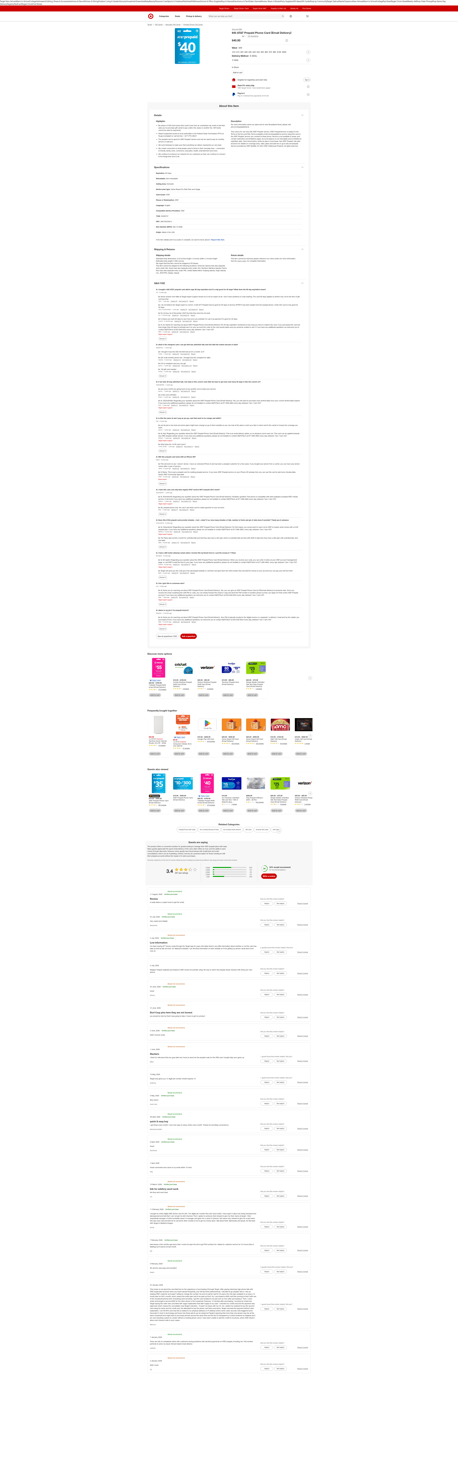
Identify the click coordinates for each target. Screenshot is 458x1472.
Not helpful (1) (185, 397)
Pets (185, 1)
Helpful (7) (176, 501)
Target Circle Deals (399, 1)
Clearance (348, 1)
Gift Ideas (297, 1)
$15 (237, 52)
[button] (239, 36)
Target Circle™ (224, 8)
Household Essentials (135, 1)
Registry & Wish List (278, 8)
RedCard (18, 4)
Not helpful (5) (183, 510)
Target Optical (333, 1)
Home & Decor (77, 1)
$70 (270, 52)
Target (149, 24)
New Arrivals (358, 1)
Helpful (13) (175, 542)
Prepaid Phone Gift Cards (193, 24)
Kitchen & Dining (91, 1)
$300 (284, 52)
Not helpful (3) (186, 360)
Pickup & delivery (194, 16)
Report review (302, 903)
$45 (258, 52)
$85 (274, 52)
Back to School (22, 1)
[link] (239, 36)
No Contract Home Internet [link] (232, 829)
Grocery (122, 1)
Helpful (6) (176, 371)
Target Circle (27, 4)
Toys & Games (227, 1)
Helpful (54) (176, 366)
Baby (147, 1)
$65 (266, 52)
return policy (242, 261)
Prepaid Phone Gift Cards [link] (187, 829)
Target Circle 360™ (260, 8)
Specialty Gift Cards (172, 24)
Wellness (196, 1)
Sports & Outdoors (175, 1)
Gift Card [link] (248, 829)
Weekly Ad (411, 1)
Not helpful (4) (185, 391)
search (283, 16)
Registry (10, 4)
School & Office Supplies (210, 1)
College (32, 1)
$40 (254, 52)
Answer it (162, 339)
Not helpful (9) (185, 542)
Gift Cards (305, 1)
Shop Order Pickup (424, 1)
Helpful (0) (174, 301)
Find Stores (37, 4)
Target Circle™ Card (241, 8)
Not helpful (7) (185, 564)
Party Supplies (286, 1)
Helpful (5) (177, 532)
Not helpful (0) (183, 301)
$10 (233, 52)
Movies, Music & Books (270, 1)
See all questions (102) (167, 636)
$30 (246, 52)
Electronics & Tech (241, 1)
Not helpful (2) (184, 332)
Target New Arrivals (8, 1)
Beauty (152, 1)
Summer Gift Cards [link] (262, 829)
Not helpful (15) (187, 532)
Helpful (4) (176, 564)
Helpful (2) (176, 430)
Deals (341, 1)
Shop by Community (318, 1)
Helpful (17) (177, 360)
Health (190, 1)
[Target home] (151, 16)
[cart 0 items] (307, 16)
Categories (164, 16)
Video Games (255, 1)
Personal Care (161, 1)
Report (191, 301)
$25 (242, 52)
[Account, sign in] (295, 16)
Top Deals (387, 1)
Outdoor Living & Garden (108, 1)
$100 (279, 52)
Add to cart (237, 72)
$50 (262, 52)
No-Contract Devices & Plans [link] (209, 829)
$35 (250, 52)
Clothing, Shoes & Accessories (58, 1)
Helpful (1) (176, 391)
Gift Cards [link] (276, 829)
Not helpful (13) (187, 366)
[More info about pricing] (286, 40)
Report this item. (218, 240)
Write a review (269, 876)
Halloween (40, 1)
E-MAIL (235, 60)
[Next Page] (308, 52)
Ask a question (188, 636)
